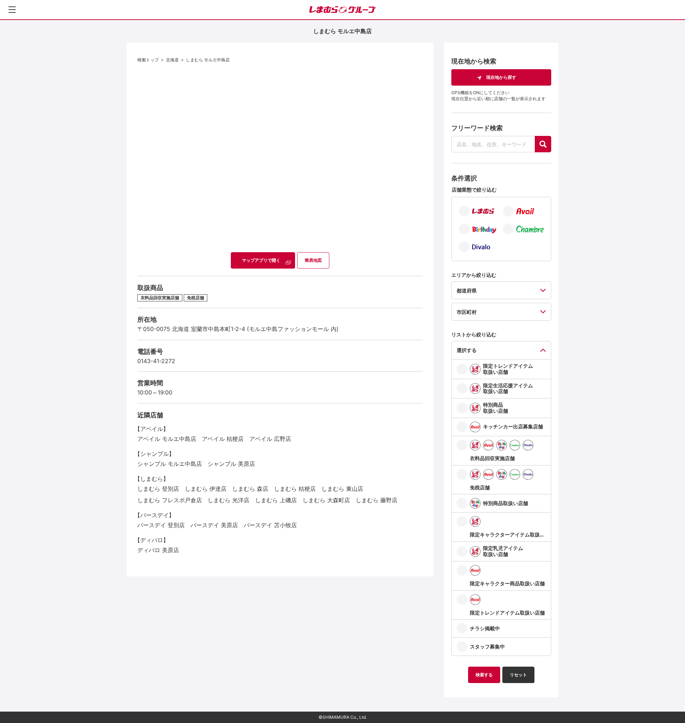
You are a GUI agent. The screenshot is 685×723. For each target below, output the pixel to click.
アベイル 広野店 (270, 438)
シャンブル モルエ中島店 (169, 463)
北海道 (172, 59)
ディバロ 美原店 (158, 550)
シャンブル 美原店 (231, 463)
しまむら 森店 (250, 488)
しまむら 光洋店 (228, 500)
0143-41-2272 (156, 361)
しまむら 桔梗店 (295, 488)
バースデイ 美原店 (214, 525)
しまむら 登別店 (158, 488)
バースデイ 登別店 (161, 525)
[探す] (543, 144)
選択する (467, 350)
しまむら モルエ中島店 (208, 59)
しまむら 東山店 (342, 488)
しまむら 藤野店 (376, 500)
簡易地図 (313, 260)
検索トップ (148, 59)
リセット (518, 674)
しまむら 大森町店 (326, 500)
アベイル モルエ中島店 (166, 438)
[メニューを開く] (12, 9)
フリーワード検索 (477, 128)
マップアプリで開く (261, 260)
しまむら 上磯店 (276, 500)
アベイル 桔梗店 (223, 438)
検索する (484, 674)
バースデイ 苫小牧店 (270, 525)
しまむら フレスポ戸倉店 (169, 500)
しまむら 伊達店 (206, 488)
